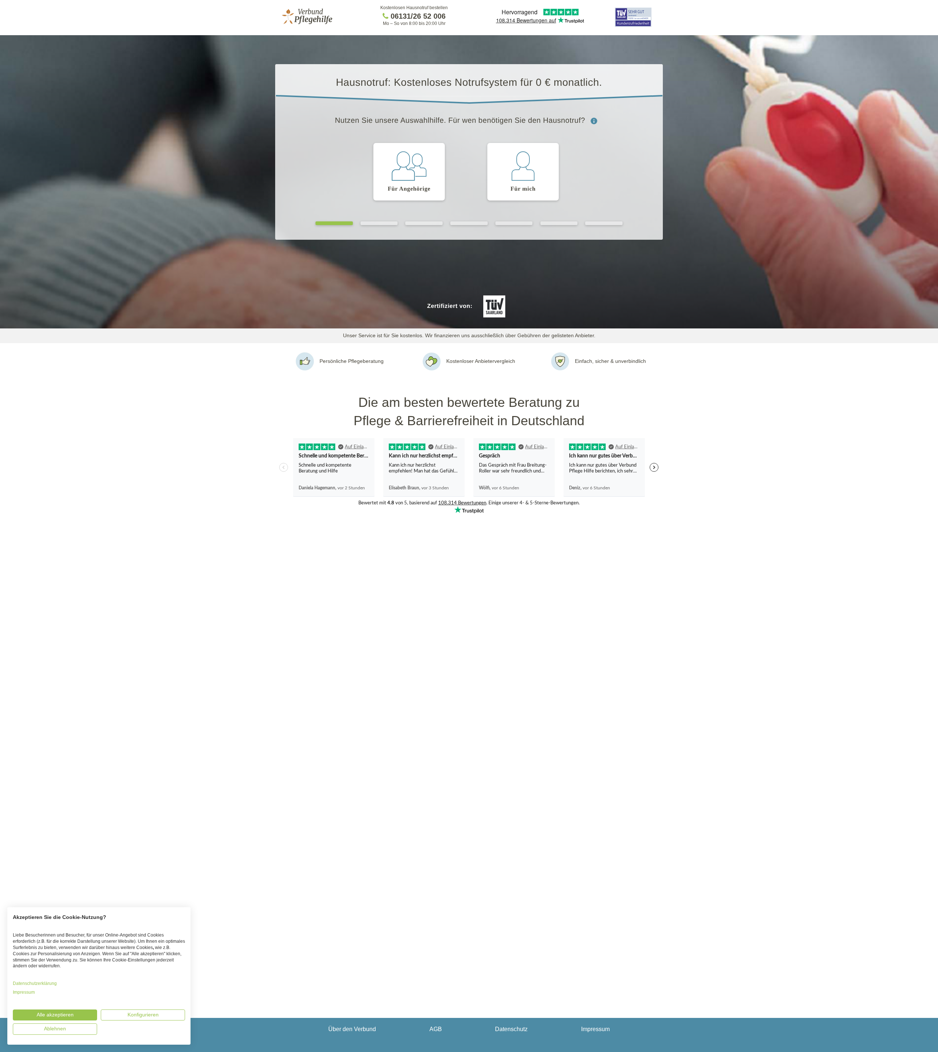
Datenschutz (511, 1029)
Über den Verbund (352, 1029)
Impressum (595, 1029)
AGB (435, 1029)
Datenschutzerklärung (35, 983)
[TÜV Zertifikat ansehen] (633, 26)
